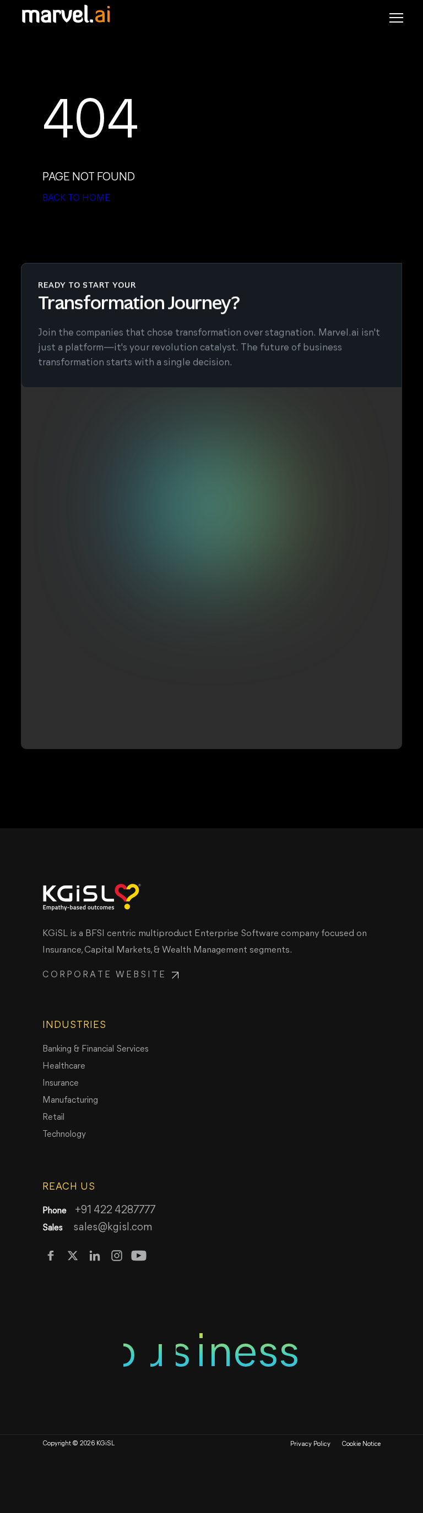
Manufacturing (70, 1100)
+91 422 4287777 (115, 1210)
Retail (53, 1117)
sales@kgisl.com (112, 1227)
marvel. (66, 16)
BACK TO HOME (76, 198)
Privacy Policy (310, 1444)
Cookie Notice (361, 1444)
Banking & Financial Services (95, 1049)
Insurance (60, 1083)
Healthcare (63, 1066)
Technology (64, 1134)
